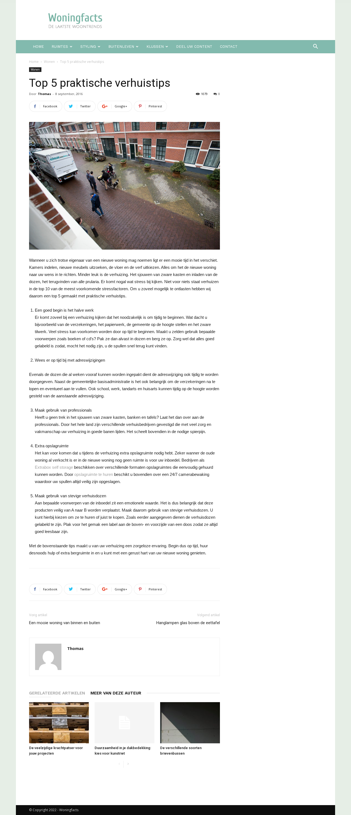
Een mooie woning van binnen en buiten (64, 622)
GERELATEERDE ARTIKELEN (57, 693)
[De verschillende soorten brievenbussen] (190, 722)
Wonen (49, 61)
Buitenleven (121, 46)
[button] (315, 47)
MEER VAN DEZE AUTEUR (115, 693)
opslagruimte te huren (93, 474)
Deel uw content (194, 46)
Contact (228, 46)
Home (38, 46)
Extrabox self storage (54, 467)
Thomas (44, 94)
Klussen (155, 46)
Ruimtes (60, 46)
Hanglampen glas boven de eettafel (188, 622)
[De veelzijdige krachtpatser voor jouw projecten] (59, 722)
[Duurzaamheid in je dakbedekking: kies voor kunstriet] (124, 722)
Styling (88, 46)
